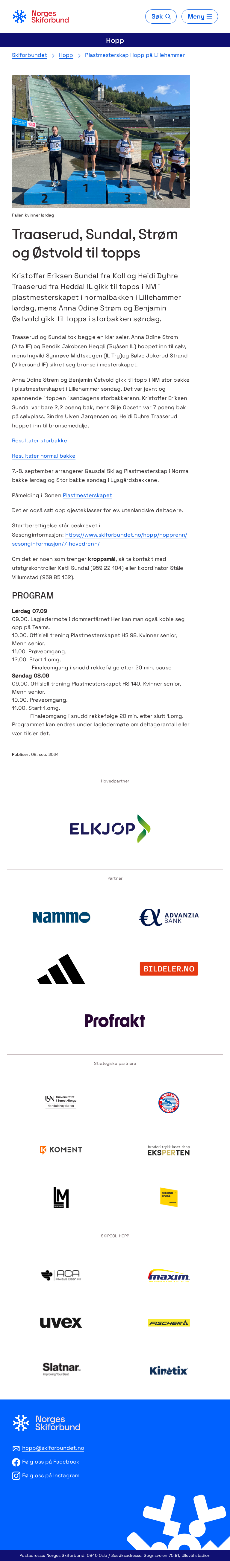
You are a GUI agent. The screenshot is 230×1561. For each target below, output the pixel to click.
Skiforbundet (29, 54)
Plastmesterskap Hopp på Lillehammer (135, 54)
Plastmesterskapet (87, 495)
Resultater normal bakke (43, 455)
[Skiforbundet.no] (40, 16)
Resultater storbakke (39, 440)
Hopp (115, 40)
